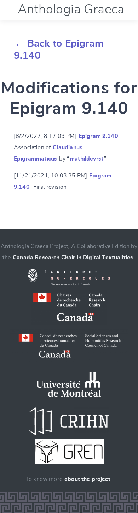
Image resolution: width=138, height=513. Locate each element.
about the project (87, 479)
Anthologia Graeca (71, 9)
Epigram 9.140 (98, 136)
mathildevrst (86, 159)
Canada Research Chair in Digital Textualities (73, 257)
